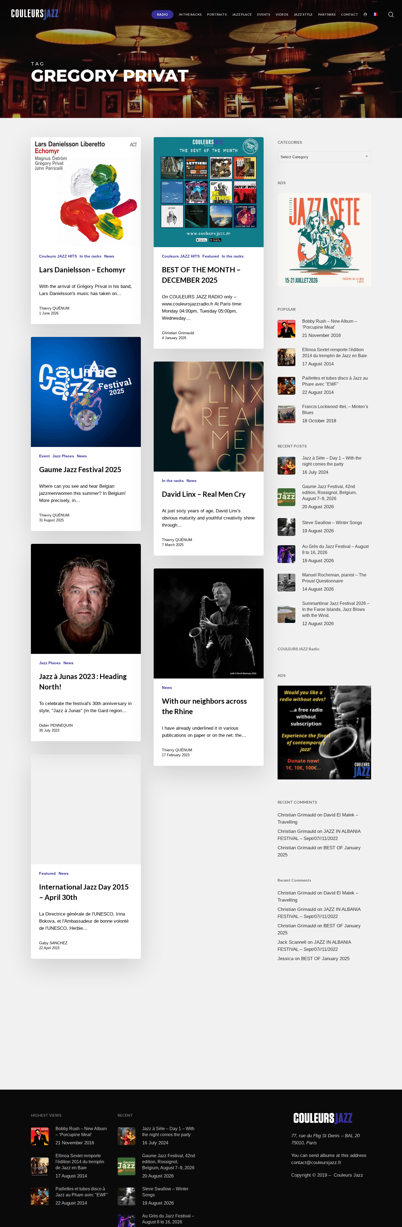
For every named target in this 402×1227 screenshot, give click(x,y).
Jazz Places (63, 456)
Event (44, 456)
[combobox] (324, 156)
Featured (210, 256)
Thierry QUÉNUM (54, 308)
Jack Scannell (292, 942)
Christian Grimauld (178, 333)
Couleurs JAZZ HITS (58, 256)
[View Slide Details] (324, 238)
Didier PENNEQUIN (56, 725)
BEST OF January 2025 (325, 958)
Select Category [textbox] (294, 157)
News (109, 256)
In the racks (90, 256)
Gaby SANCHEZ (53, 943)
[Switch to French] (375, 14)
